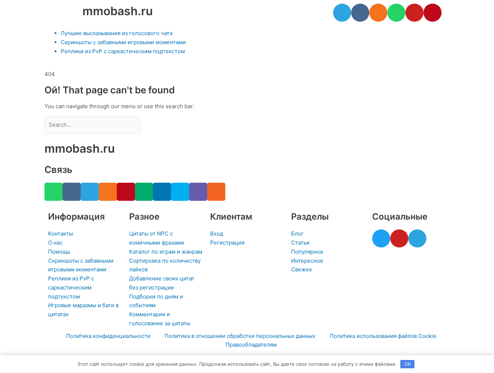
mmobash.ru (117, 11)
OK (407, 364)
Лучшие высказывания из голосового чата (117, 33)
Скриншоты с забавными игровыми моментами (123, 42)
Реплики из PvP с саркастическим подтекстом (123, 51)
